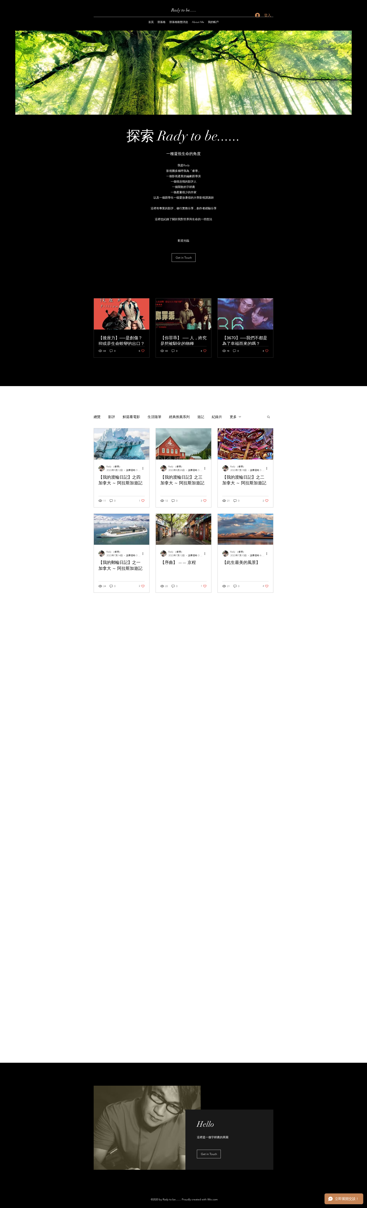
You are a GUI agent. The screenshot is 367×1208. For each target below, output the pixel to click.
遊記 (200, 416)
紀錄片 (217, 416)
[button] (268, 417)
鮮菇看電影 (131, 416)
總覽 (97, 416)
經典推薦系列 (179, 416)
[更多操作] (144, 468)
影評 (111, 416)
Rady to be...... (183, 10)
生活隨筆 (154, 416)
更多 (233, 416)
